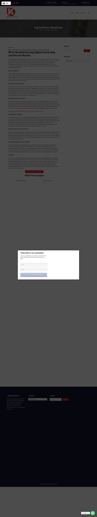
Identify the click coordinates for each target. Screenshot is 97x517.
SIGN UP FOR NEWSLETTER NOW (33, 274)
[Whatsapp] (93, 513)
